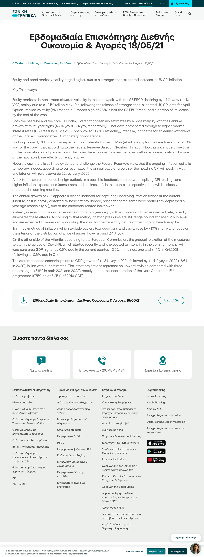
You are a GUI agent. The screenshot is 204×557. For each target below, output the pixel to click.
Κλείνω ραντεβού (22, 402)
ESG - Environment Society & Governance (135, 13)
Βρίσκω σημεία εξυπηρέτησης (30, 446)
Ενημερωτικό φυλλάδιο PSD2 (74, 448)
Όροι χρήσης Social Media (118, 486)
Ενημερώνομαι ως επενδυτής (80, 13)
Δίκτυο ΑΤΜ (19, 484)
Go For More (130, 3)
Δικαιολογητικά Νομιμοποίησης (120, 442)
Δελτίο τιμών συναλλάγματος (75, 402)
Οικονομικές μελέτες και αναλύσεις (106, 13)
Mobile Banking (156, 402)
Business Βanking (112, 429)
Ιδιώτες (15, 3)
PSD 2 (61, 442)
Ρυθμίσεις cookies (134, 551)
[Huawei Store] (158, 460)
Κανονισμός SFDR (113, 507)
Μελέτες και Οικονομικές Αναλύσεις (50, 63)
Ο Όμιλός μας (145, 3)
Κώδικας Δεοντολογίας (71, 455)
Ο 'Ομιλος (18, 63)
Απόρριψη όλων (156, 551)
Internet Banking (156, 395)
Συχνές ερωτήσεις (113, 395)
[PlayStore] (158, 451)
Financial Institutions (114, 459)
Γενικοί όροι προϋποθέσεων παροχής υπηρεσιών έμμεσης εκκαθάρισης (120, 412)
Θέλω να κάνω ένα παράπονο (30, 440)
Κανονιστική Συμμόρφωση (118, 402)
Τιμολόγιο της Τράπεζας (71, 395)
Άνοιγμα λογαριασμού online (164, 415)
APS (14, 477)
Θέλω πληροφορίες (24, 395)
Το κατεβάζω (171, 300)
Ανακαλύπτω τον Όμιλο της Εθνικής (52, 13)
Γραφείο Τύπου (179, 13)
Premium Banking (31, 3)
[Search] (190, 14)
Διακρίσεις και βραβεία (116, 423)
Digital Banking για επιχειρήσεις (166, 421)
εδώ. (86, 554)
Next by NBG (154, 408)
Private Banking (50, 3)
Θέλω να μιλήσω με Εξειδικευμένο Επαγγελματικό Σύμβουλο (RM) (30, 456)
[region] (102, 551)
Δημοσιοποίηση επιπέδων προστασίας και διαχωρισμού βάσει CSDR (120, 497)
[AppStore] (158, 443)
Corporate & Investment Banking (97, 3)
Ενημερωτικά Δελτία (69, 436)
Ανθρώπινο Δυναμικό (162, 13)
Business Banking (70, 3)
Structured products (69, 429)
